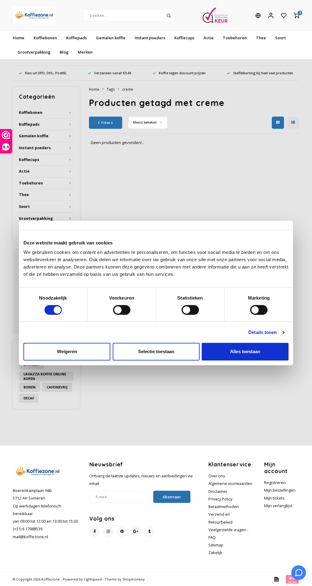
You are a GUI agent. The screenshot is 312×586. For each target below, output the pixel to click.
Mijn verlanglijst (278, 505)
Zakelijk (215, 552)
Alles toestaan (245, 351)
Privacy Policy (220, 499)
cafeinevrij (57, 387)
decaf (28, 398)
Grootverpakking (34, 52)
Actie (209, 37)
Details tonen (262, 332)
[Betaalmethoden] (276, 578)
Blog (64, 52)
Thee (261, 37)
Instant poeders (150, 37)
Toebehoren (235, 37)
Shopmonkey (133, 579)
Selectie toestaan (156, 351)
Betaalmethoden (223, 506)
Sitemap (215, 545)
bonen (29, 387)
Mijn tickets (274, 498)
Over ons (216, 476)
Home (18, 37)
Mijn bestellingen (280, 490)
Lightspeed (93, 579)
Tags (111, 89)
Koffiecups (184, 37)
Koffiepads (76, 37)
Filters (107, 122)
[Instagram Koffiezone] (108, 531)
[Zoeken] (168, 15)
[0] (296, 15)
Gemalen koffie (111, 37)
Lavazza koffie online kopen (44, 376)
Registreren (275, 482)
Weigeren (67, 351)
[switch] (121, 310)
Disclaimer (217, 491)
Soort (280, 37)
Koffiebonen (45, 37)
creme (127, 89)
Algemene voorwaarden (230, 483)
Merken (85, 52)
